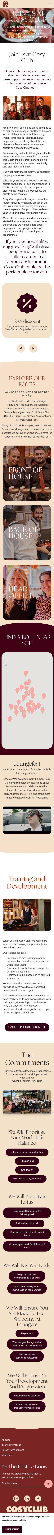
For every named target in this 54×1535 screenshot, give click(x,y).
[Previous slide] (21, 348)
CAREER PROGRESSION (24, 1027)
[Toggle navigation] (49, 4)
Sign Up (48, 1484)
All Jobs (6, 1440)
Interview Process (11, 1445)
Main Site (7, 1455)
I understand (12, 1529)
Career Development (13, 1450)
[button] (42, 710)
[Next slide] (33, 348)
